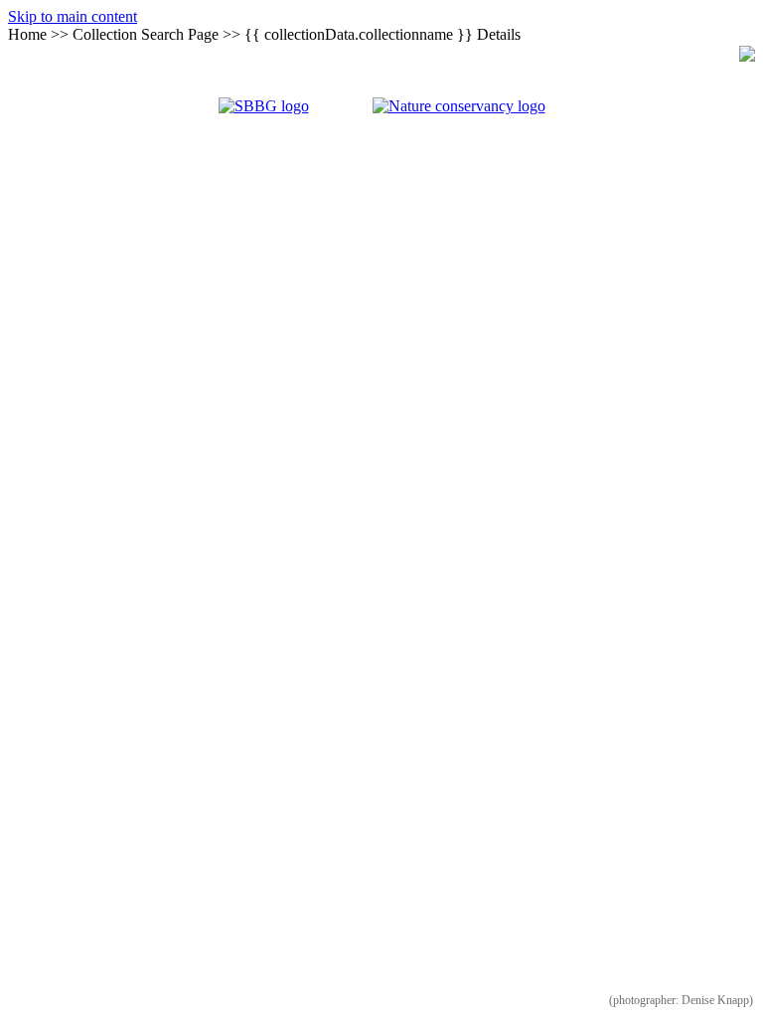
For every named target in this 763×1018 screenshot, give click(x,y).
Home (27, 34)
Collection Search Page (146, 34)
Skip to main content (72, 16)
